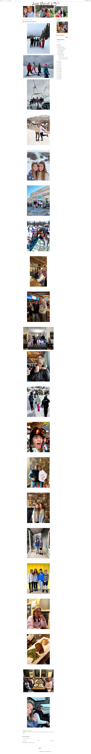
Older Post (52, 740)
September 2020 (61, 48)
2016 (59, 65)
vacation (51, 731)
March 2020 (61, 54)
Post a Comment (26, 738)
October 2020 (61, 47)
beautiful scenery (29, 731)
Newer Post (24, 740)
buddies (33, 731)
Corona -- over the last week (63, 57)
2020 (26, 731)
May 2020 (60, 51)
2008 (59, 77)
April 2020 (60, 53)
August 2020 (61, 50)
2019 (59, 61)
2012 (59, 71)
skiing (44, 731)
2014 (59, 68)
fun (35, 731)
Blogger (50, 751)
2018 (59, 62)
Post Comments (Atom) (31, 742)
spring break (48, 731)
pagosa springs (41, 731)
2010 (59, 74)
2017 (59, 64)
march (37, 731)
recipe (59, 41)
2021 (59, 44)
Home (39, 740)
